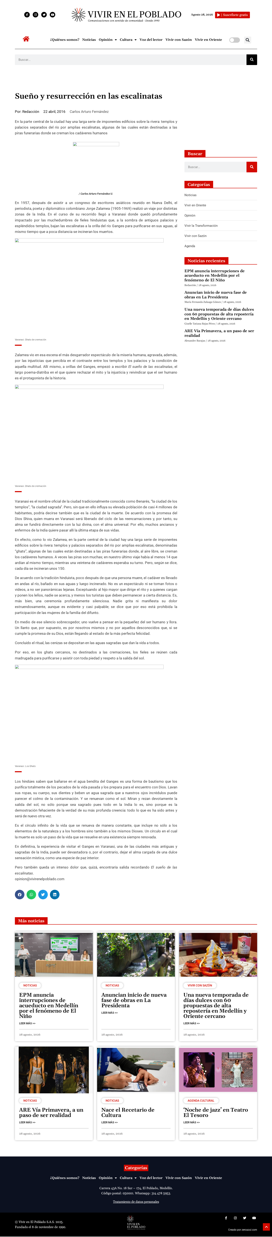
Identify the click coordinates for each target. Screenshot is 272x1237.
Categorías (136, 1168)
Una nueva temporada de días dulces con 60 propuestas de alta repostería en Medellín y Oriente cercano (219, 314)
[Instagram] (35, 14)
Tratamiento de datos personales (136, 1202)
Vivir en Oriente (208, 40)
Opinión (106, 40)
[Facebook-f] (27, 14)
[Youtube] (52, 14)
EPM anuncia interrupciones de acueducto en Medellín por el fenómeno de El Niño (214, 276)
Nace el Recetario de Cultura (127, 1113)
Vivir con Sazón (179, 40)
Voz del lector (151, 40)
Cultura (126, 40)
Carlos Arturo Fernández (89, 111)
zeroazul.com (249, 1229)
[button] (247, 40)
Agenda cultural (201, 1100)
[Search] (251, 59)
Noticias (89, 40)
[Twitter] (44, 14)
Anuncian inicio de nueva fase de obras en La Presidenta (215, 295)
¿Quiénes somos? (64, 40)
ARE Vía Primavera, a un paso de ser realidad (219, 333)
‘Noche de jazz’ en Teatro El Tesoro (215, 1113)
